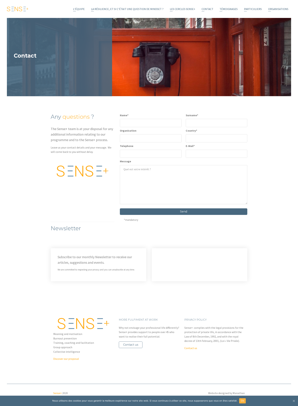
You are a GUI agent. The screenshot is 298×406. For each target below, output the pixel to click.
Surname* (192, 115)
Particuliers (253, 9)
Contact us (130, 344)
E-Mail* (190, 146)
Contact (207, 9)
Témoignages (229, 9)
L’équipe (79, 9)
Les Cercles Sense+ (182, 9)
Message (125, 161)
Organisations (278, 9)
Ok (242, 400)
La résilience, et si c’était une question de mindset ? (127, 9)
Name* (124, 115)
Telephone (126, 146)
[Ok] (293, 401)
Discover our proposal (66, 358)
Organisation (128, 130)
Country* (191, 130)
